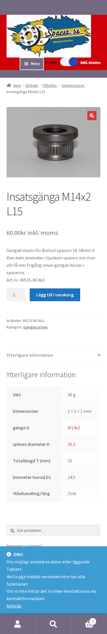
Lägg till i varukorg (55, 294)
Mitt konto (18, 624)
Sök (53, 624)
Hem (17, 85)
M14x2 (74, 427)
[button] (91, 115)
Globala (31, 85)
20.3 (71, 444)
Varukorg (82, 619)
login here (52, 545)
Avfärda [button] (14, 606)
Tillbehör (49, 85)
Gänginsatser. (73, 85)
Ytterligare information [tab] (30, 355)
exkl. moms (51, 62)
